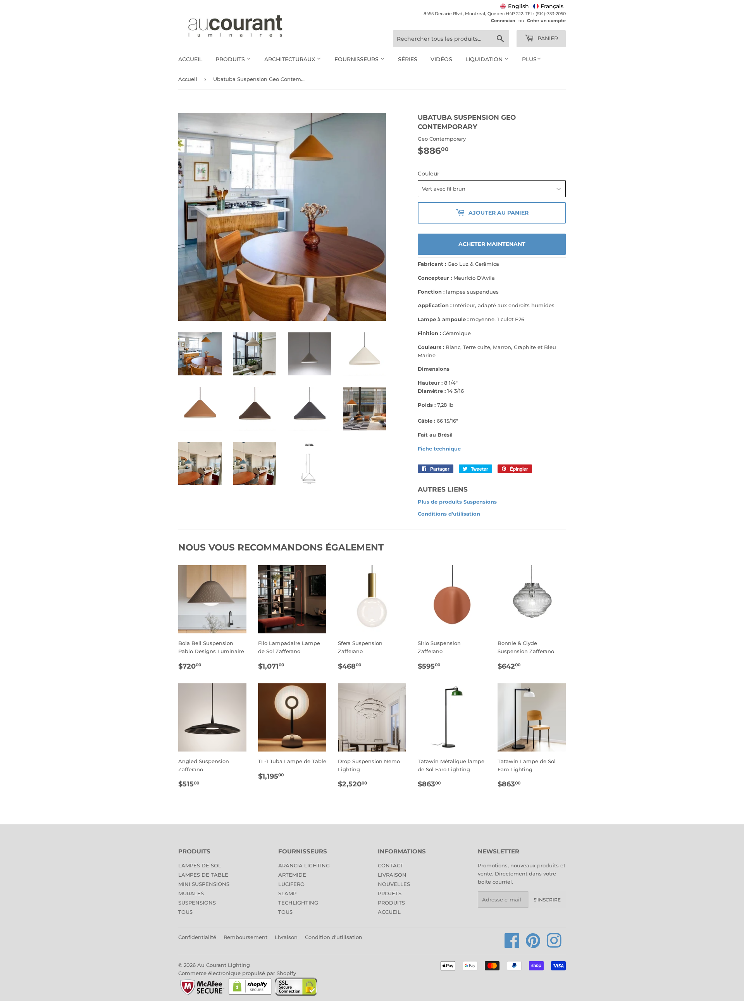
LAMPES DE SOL (199, 865)
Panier (547, 38)
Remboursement (245, 937)
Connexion (503, 20)
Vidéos (441, 59)
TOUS (185, 912)
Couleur (428, 173)
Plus (529, 59)
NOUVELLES (394, 884)
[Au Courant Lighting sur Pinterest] (533, 945)
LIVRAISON (392, 875)
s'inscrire (547, 900)
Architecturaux (290, 59)
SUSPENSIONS (197, 903)
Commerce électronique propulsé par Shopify (237, 973)
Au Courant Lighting (223, 965)
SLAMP (287, 893)
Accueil (190, 59)
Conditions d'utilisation (449, 514)
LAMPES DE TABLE (203, 875)
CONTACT (390, 865)
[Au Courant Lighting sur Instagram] (554, 945)
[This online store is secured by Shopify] (250, 994)
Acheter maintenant (491, 244)
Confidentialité (197, 937)
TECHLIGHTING (298, 903)
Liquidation (484, 59)
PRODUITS (391, 903)
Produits (230, 59)
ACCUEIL (389, 912)
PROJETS (389, 893)
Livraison (286, 937)
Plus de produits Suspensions (457, 502)
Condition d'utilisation (333, 937)
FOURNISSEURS (357, 59)
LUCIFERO (291, 884)
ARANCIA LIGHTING (304, 865)
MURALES (191, 893)
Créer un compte (546, 20)
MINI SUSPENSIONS (203, 884)
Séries (407, 59)
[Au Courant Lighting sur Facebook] (512, 945)
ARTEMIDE (292, 875)
